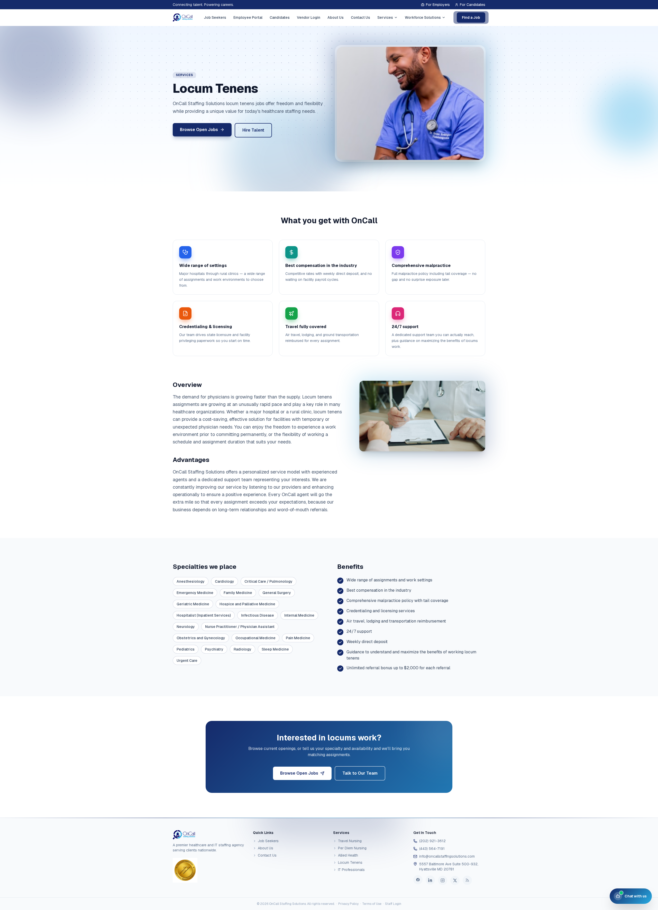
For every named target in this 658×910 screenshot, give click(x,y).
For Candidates (472, 4)
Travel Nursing (350, 841)
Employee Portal (247, 17)
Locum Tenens (350, 862)
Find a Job (471, 17)
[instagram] (442, 880)
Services (385, 17)
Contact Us (360, 17)
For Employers (438, 4)
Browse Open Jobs (299, 773)
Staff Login (393, 904)
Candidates (280, 17)
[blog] (467, 879)
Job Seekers (215, 17)
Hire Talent (253, 130)
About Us (335, 17)
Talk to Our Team (360, 773)
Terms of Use (371, 904)
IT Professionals (351, 869)
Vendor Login (308, 17)
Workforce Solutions (423, 17)
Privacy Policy (348, 904)
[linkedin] (430, 880)
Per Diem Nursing (352, 848)
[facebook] (418, 880)
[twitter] (455, 879)
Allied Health (348, 855)
